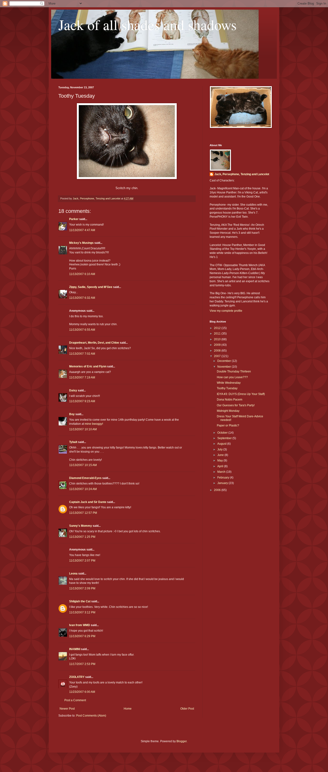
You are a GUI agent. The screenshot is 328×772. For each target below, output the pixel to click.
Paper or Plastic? (228, 425)
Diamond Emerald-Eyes (85, 478)
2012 (217, 328)
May (220, 460)
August (222, 443)
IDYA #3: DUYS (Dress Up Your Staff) (241, 394)
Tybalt (73, 442)
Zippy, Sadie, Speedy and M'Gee (90, 287)
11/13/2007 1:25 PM (82, 537)
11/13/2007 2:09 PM (82, 588)
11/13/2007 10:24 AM (83, 489)
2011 (217, 333)
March (221, 471)
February (223, 477)
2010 (217, 339)
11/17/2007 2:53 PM (82, 664)
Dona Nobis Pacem (229, 399)
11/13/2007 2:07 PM (82, 560)
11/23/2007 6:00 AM (82, 692)
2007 (217, 356)
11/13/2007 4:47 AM (82, 230)
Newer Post (67, 708)
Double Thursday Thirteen (234, 371)
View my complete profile (226, 310)
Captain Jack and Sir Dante (87, 502)
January (223, 483)
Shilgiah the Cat (80, 601)
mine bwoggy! (94, 423)
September (224, 438)
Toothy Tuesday (227, 388)
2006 (217, 490)
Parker (74, 219)
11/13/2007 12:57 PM (83, 513)
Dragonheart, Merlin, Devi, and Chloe (94, 342)
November (224, 366)
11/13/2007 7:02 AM (82, 353)
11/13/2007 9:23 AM (82, 401)
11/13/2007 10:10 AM (83, 429)
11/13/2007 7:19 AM (82, 377)
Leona (73, 573)
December (224, 361)
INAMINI (74, 649)
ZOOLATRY (77, 677)
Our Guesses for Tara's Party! (236, 405)
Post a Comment (75, 700)
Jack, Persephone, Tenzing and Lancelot (241, 174)
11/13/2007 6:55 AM (82, 329)
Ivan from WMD (79, 625)
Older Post (187, 708)
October (222, 432)
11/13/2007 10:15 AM (83, 465)
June (221, 455)
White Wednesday (229, 382)
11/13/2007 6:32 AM (82, 297)
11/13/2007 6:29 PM (82, 636)
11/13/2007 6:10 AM (82, 274)
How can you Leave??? (232, 377)
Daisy (73, 390)
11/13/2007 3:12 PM (82, 612)
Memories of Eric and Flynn (87, 366)
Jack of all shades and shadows (147, 24)
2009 (217, 345)
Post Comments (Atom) (91, 715)
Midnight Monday (228, 411)
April (220, 466)
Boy (72, 414)
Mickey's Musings (81, 243)
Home (128, 708)
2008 (217, 350)
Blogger (181, 741)
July (220, 449)
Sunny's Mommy (80, 525)
